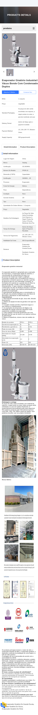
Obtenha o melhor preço (11, 92)
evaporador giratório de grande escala (20, 704)
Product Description (27, 147)
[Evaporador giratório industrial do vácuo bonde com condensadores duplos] (19, 50)
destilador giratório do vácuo (12, 706)
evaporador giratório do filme (12, 709)
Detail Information (10, 147)
